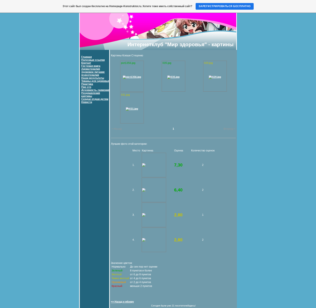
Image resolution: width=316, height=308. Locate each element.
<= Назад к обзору (122, 301)
